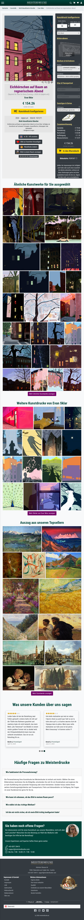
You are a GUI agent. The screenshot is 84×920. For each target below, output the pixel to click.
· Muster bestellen (35, 893)
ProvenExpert (18, 742)
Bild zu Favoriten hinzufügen (30, 142)
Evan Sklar (41, 8)
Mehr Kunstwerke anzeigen (42, 693)
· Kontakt (6, 880)
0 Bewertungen (33, 156)
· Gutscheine (34, 890)
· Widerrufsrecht (8, 890)
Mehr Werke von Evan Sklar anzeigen (42, 513)
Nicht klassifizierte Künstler (27, 8)
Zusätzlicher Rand (62, 30)
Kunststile (13, 8)
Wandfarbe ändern (30, 147)
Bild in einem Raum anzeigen (30, 152)
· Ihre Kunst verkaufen (37, 883)
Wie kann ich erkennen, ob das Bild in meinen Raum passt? (30, 797)
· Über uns (7, 896)
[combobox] (68, 33)
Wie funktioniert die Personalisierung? (21, 772)
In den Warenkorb (70, 151)
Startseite (5, 8)
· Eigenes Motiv (34, 880)
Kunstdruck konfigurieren (30, 111)
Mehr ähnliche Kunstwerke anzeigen (42, 394)
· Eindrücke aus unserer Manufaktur (41, 888)
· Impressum (7, 883)
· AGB (5, 885)
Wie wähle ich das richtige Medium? (20, 804)
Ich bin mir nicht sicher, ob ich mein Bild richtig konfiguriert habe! (32, 812)
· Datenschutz (8, 888)
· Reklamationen (8, 893)
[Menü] (2, 3)
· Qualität (33, 885)
